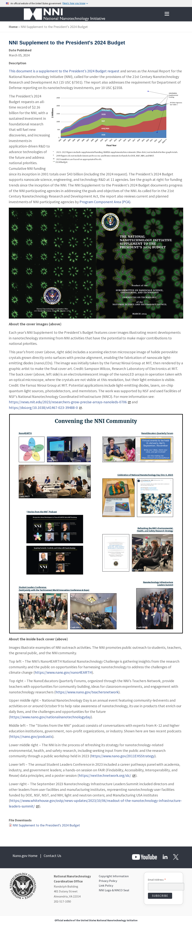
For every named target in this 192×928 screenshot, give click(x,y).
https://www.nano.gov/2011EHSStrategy (122, 756)
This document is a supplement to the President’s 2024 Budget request (64, 71)
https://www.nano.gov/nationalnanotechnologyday (50, 717)
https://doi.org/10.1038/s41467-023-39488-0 (43, 407)
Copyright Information (114, 876)
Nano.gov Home (25, 855)
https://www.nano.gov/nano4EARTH (63, 672)
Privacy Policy (108, 880)
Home (13, 27)
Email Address (157, 880)
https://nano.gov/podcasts (31, 736)
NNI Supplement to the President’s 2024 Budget (46, 825)
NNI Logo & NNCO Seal (114, 890)
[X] (175, 856)
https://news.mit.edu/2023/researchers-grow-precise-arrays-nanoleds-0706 (68, 402)
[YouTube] (144, 856)
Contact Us (52, 855)
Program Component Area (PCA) (105, 202)
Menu (167, 14)
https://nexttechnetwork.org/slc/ (105, 775)
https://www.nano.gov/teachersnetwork (87, 692)
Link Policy (106, 885)
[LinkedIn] (165, 856)
